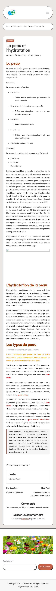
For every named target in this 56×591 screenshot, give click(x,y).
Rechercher (8, 561)
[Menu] (47, 12)
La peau (10, 41)
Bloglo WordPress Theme (28, 587)
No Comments (36, 55)
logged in (25, 519)
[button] (14, 479)
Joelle (12, 474)
